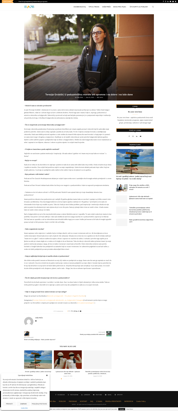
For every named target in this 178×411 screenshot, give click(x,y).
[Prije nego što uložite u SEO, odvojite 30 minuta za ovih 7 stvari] (121, 188)
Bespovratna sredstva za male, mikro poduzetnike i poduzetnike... (39, 1)
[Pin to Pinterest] (74, 311)
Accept (122, 409)
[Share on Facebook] (71, 311)
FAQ (91, 401)
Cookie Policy (24, 408)
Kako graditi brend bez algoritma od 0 (141, 221)
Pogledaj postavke (39, 404)
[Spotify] (175, 1)
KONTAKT (83, 401)
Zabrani (23, 404)
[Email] (173, 1)
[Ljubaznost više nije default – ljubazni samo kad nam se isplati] (68, 359)
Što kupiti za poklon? (139, 7)
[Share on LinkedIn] (76, 311)
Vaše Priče (80, 97)
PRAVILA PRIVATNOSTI (113, 401)
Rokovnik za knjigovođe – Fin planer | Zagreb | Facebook (66, 296)
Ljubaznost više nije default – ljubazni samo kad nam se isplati (141, 197)
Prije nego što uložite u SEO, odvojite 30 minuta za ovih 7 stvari (139, 187)
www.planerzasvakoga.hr (85, 303)
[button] (47, 375)
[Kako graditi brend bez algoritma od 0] (121, 222)
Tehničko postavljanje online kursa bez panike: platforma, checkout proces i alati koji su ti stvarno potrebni (140, 211)
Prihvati (9, 404)
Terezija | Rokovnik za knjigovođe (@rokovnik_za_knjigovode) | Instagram (58, 300)
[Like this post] (69, 311)
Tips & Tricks (93, 7)
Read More (129, 409)
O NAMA (99, 401)
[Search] (153, 6)
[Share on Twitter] (73, 311)
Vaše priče (106, 7)
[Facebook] (163, 1)
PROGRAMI (73, 401)
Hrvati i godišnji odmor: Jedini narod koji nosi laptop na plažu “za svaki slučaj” (133, 177)
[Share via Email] (80, 311)
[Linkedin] (168, 1)
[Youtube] (170, 1)
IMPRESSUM (128, 401)
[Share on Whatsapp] (78, 311)
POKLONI (62, 401)
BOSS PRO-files (119, 7)
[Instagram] (165, 1)
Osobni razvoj (80, 7)
